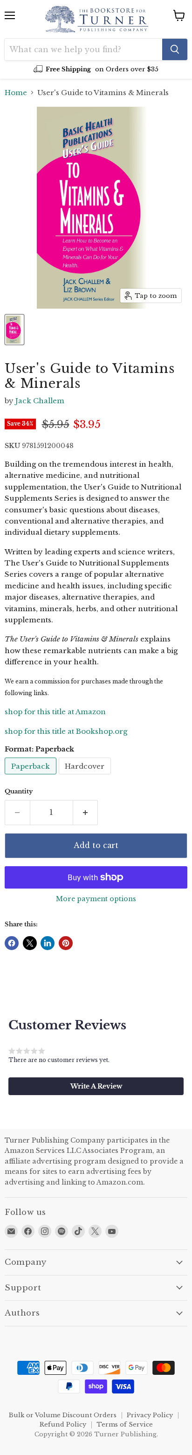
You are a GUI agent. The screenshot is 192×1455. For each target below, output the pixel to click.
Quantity (19, 791)
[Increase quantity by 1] (85, 812)
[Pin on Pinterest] (66, 943)
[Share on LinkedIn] (48, 943)
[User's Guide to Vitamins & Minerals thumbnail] (14, 330)
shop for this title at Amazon (55, 711)
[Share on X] (30, 943)
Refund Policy (63, 1424)
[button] (96, 1086)
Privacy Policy (150, 1415)
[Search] (174, 49)
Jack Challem (39, 400)
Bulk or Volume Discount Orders (63, 1415)
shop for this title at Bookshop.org (66, 731)
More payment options (96, 899)
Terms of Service (124, 1424)
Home (16, 93)
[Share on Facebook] (12, 943)
